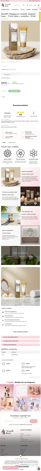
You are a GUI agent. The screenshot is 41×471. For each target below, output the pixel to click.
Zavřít (12, 96)
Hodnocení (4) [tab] (12, 142)
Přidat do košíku (14, 91)
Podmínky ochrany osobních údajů (26, 441)
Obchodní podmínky (24, 439)
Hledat (24, 5)
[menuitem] (6, 9)
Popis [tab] (4, 142)
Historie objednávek (4, 453)
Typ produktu (22, 450)
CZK (32, 5)
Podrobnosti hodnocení (15, 61)
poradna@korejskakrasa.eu (35, 0)
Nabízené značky (23, 449)
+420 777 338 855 (5, 0)
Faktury (2, 452)
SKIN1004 (14, 352)
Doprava (22, 433)
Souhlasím (22, 466)
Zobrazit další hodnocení (34, 377)
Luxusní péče (22, 455)
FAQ (21, 436)
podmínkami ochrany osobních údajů (25, 424)
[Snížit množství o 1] (2, 91)
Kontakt (21, 438)
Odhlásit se (3, 455)
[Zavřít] (39, 464)
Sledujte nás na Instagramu (25, 382)
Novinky (21, 453)
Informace (21, 461)
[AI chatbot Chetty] (38, 468)
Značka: (5, 18)
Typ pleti (22, 452)
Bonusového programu (12, 69)
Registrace (3, 449)
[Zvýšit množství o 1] (6, 91)
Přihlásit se (34, 421)
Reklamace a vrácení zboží (25, 435)
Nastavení (22, 469)
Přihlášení (2, 450)
